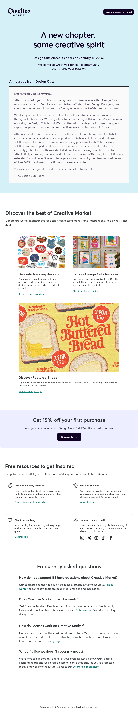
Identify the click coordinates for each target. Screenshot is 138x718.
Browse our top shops (30, 391)
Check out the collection (85, 291)
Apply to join (87, 502)
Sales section (84, 610)
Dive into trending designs (38, 274)
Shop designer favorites (31, 294)
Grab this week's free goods (30, 502)
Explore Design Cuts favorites (95, 274)
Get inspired (21, 536)
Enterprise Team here (85, 666)
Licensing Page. (52, 641)
